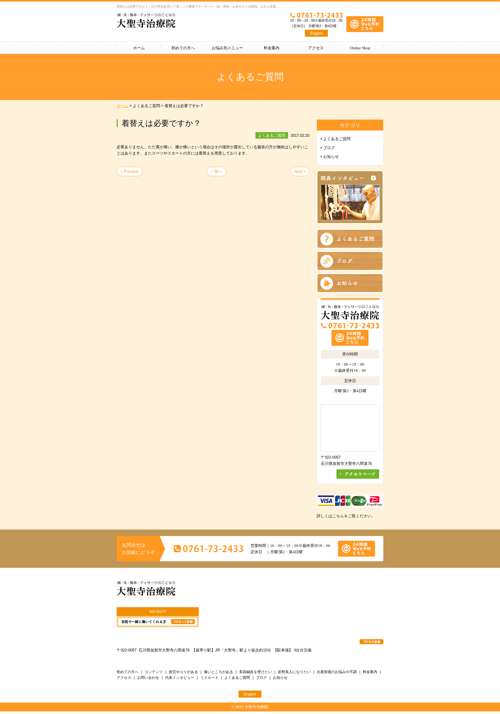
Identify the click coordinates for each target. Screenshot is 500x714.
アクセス (316, 48)
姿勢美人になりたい (294, 672)
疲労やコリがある (183, 672)
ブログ (329, 147)
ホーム (139, 48)
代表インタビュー (179, 677)
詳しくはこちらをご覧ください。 (346, 516)
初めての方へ (183, 48)
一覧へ (216, 171)
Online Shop (360, 48)
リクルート (209, 677)
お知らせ (331, 156)
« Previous (130, 171)
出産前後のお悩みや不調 (337, 672)
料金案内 (271, 48)
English (316, 33)
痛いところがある (218, 672)
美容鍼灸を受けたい (255, 672)
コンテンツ (154, 672)
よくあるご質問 (337, 139)
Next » (299, 171)
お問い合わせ (148, 677)
